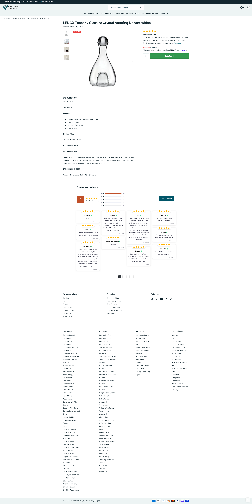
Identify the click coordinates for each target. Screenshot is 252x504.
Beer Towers (67, 393)
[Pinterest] (156, 299)
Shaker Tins (103, 417)
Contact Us (67, 307)
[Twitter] (171, 299)
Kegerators (176, 372)
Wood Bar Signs (141, 356)
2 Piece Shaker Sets (106, 420)
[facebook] (166, 299)
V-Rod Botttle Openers (107, 356)
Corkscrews (103, 405)
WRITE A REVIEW (166, 198)
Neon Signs (140, 359)
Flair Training (104, 457)
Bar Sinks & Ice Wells (179, 347)
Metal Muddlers (105, 438)
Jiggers (102, 463)
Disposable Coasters (70, 457)
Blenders (175, 338)
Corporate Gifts (113, 298)
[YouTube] (161, 299)
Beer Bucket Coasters (71, 460)
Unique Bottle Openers (107, 393)
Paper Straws (68, 450)
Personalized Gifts (113, 301)
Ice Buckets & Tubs (70, 472)
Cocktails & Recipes (150, 13)
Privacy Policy (68, 316)
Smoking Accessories (71, 490)
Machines (175, 335)
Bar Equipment (178, 331)
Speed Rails (176, 341)
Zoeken (141, 7)
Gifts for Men (112, 304)
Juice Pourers (68, 387)
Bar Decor (140, 331)
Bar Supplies (68, 331)
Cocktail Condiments (71, 447)
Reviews (129, 13)
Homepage (6, 18)
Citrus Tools (103, 466)
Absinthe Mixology (70, 484)
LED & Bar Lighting (143, 350)
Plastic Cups (67, 362)
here (40, 2)
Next (55, 2)
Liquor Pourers (68, 384)
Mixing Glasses (104, 432)
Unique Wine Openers (107, 408)
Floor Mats (176, 381)
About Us (164, 13)
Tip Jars (102, 469)
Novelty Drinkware (70, 359)
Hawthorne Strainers (107, 441)
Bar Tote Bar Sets (105, 341)
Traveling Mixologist (106, 460)
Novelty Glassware (70, 353)
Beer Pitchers (68, 390)
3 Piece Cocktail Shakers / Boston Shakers (105, 426)
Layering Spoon (105, 447)
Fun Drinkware (68, 372)
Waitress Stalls (177, 384)
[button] (2, 1)
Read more (178, 43)
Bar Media (103, 472)
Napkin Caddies (69, 417)
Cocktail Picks (68, 453)
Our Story (66, 298)
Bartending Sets (105, 335)
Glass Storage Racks (179, 368)
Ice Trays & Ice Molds (71, 475)
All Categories (107, 13)
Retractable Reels (105, 396)
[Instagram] (152, 299)
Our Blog (66, 301)
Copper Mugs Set (113, 307)
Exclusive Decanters (114, 310)
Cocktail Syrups (69, 432)
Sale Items (110, 313)
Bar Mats (66, 463)
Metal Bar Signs (141, 353)
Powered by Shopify (92, 501)
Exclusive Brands (91, 13)
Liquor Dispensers (178, 344)
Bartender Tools (105, 338)
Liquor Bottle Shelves (143, 347)
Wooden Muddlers (106, 435)
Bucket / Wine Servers (71, 408)
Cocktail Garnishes (70, 429)
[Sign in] (242, 7)
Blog (137, 13)
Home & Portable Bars (180, 387)
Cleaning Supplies (69, 487)
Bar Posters (140, 368)
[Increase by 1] (148, 54)
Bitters (65, 426)
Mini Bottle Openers (106, 372)
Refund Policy (68, 313)
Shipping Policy (69, 310)
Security (175, 390)
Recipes (66, 304)
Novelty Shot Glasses (71, 356)
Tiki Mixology (68, 375)
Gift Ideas (120, 13)
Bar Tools (103, 331)
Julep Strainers (104, 444)
